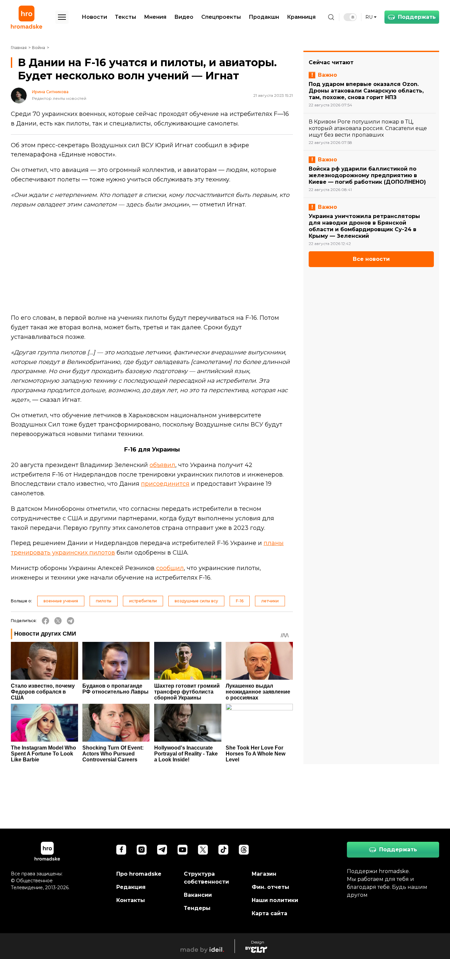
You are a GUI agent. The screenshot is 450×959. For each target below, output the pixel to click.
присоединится (165, 483)
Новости (94, 17)
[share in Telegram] (70, 620)
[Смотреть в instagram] (142, 850)
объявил (162, 465)
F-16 (239, 600)
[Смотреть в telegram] (162, 850)
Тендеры (197, 908)
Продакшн (264, 17)
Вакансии (198, 895)
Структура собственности (206, 878)
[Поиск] (331, 17)
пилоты (103, 600)
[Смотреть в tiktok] (223, 850)
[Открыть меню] (62, 17)
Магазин (264, 874)
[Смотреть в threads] (244, 850)
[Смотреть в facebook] (121, 850)
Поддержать (417, 17)
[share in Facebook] (45, 620)
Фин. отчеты (270, 887)
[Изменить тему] (350, 17)
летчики (270, 600)
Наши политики (275, 900)
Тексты (125, 17)
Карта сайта (269, 913)
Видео (183, 17)
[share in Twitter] (58, 620)
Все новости (371, 259)
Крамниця (301, 17)
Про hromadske (138, 874)
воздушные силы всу (196, 600)
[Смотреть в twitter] (203, 850)
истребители (143, 600)
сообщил (170, 568)
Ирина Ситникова (50, 92)
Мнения (155, 17)
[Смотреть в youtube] (182, 850)
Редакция (131, 887)
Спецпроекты (221, 17)
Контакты (130, 900)
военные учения (60, 600)
